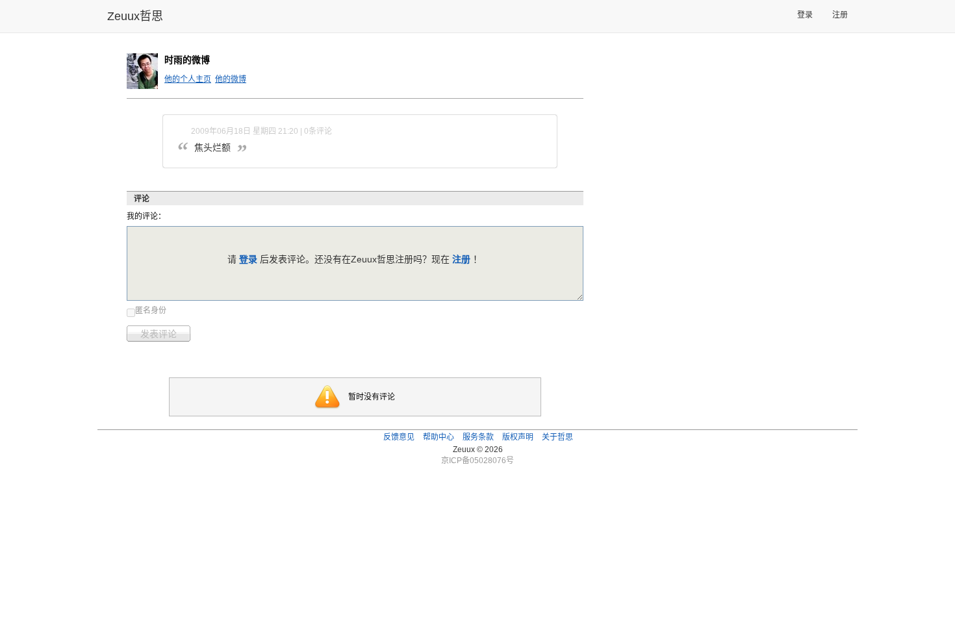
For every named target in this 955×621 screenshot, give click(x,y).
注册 (840, 14)
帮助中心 (438, 437)
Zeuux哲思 (135, 16)
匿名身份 (150, 310)
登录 (805, 14)
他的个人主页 (187, 79)
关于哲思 (557, 437)
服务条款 (478, 437)
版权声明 (517, 437)
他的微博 (230, 79)
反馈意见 (398, 437)
